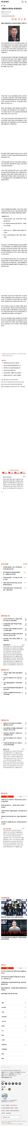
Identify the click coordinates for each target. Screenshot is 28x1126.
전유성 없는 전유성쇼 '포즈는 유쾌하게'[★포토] (12, 917)
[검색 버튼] (22, 1)
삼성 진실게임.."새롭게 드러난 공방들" (12, 373)
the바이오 (4, 1016)
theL (3, 1012)
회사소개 (3, 1105)
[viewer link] (17, 39)
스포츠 (3, 1040)
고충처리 (3, 1113)
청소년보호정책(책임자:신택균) (7, 1108)
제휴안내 (7, 1110)
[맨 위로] (25, 1120)
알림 (3, 1058)
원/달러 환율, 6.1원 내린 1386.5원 (9, 993)
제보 (3, 1054)
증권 (3, 1002)
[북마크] (25, 19)
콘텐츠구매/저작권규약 (14, 1110)
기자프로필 (4, 1049)
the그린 (4, 1021)
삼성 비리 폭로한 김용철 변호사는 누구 (12, 365)
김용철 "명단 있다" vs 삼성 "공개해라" (12, 375)
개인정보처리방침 (13, 1105)
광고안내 (3, 1110)
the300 (4, 1007)
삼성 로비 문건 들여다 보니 (10, 370)
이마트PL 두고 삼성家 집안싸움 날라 (12, 368)
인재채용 (7, 1105)
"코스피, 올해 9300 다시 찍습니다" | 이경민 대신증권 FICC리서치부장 (13, 938)
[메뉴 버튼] (25, 1)
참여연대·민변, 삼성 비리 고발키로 (11, 363)
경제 (4, 5)
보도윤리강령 (8, 1113)
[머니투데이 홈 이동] (6, 1067)
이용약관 (16, 1108)
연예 (3, 1035)
